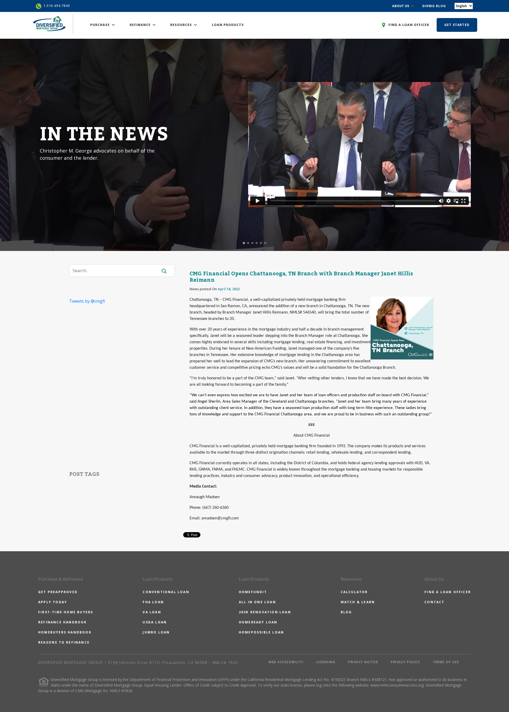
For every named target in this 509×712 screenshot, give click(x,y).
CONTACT (434, 602)
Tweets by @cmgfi (87, 301)
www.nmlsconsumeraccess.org (397, 685)
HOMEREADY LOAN (258, 622)
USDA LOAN (155, 622)
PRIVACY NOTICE (363, 662)
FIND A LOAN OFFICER (447, 592)
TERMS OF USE (446, 662)
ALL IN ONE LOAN (257, 602)
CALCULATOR (354, 592)
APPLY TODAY (52, 602)
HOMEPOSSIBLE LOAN (261, 632)
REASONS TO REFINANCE (64, 642)
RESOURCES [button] (181, 25)
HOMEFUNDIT (253, 592)
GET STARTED (456, 25)
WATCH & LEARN (358, 602)
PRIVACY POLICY (405, 662)
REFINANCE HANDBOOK (62, 622)
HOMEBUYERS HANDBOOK (64, 632)
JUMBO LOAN (156, 632)
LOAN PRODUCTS (228, 25)
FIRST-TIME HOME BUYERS (65, 612)
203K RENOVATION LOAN (265, 612)
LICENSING (326, 662)
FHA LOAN (153, 602)
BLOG (346, 612)
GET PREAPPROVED (58, 592)
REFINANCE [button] (141, 25)
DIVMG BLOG (434, 6)
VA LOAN (152, 612)
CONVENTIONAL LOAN (166, 592)
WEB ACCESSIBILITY (286, 662)
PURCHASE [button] (100, 25)
